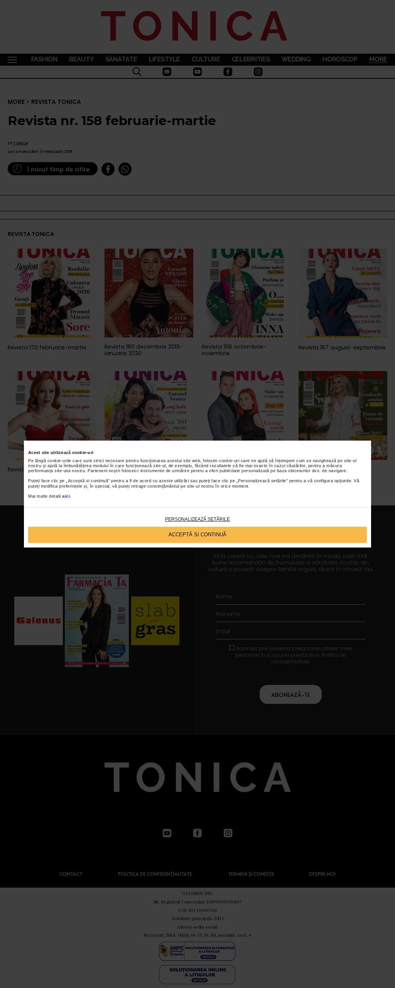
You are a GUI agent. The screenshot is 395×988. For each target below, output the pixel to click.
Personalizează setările (197, 519)
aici (66, 496)
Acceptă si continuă (197, 535)
